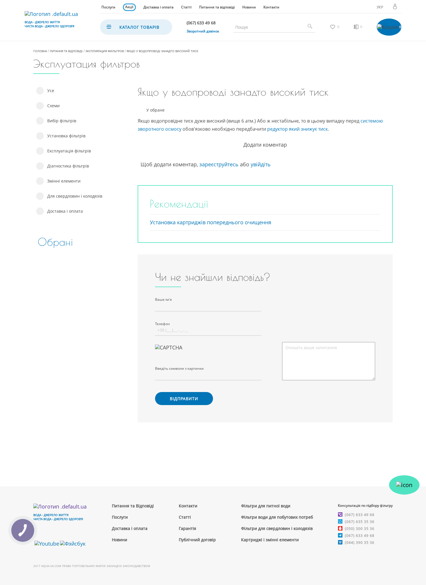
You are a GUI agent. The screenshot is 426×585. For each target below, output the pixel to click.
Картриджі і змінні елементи (270, 539)
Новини (249, 7)
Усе (50, 90)
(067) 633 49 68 (359, 514)
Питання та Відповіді (133, 506)
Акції (129, 6)
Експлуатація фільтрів (69, 151)
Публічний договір (197, 539)
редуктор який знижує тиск (297, 129)
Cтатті (185, 517)
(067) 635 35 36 (359, 521)
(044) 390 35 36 (359, 542)
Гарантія (187, 528)
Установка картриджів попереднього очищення (210, 222)
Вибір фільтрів (61, 120)
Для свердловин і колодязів (74, 196)
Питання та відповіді (217, 7)
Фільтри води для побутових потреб (277, 517)
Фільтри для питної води (265, 506)
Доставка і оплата (158, 7)
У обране (155, 110)
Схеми (53, 105)
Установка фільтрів (66, 135)
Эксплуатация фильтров (104, 51)
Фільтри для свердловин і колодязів (277, 528)
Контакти (271, 7)
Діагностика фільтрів (68, 166)
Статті (186, 7)
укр (380, 7)
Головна (40, 51)
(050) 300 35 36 (359, 528)
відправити (184, 398)
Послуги (108, 7)
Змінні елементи (64, 181)
